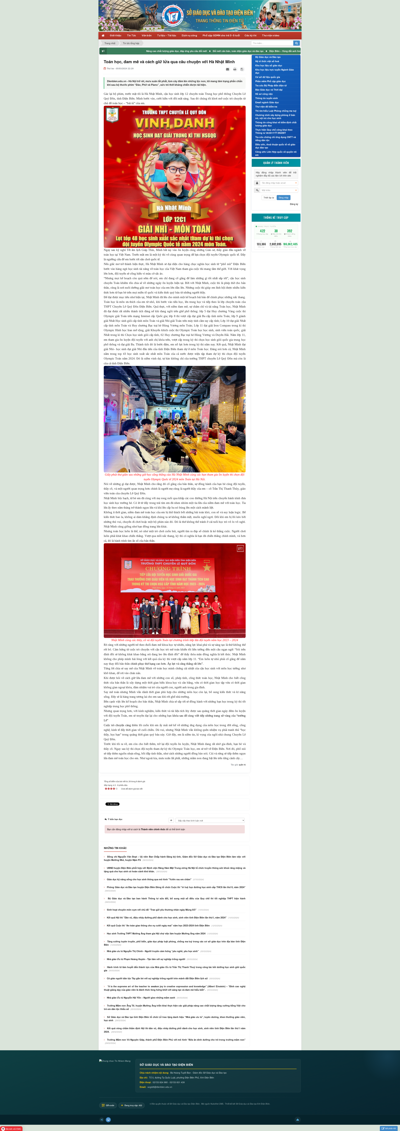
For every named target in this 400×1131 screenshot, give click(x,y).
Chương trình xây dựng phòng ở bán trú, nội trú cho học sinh (275, 116)
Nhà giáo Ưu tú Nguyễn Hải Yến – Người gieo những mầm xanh (141, 997)
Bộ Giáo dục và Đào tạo (268, 57)
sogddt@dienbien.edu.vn (160, 1086)
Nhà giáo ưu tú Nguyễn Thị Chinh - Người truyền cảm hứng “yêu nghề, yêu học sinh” (153, 951)
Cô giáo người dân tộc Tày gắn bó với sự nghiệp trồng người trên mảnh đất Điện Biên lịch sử (157, 978)
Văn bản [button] (147, 35)
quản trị (242, 764)
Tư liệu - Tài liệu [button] (167, 35)
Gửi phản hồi (390, 1128)
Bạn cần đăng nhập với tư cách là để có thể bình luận (146, 829)
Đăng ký (294, 204)
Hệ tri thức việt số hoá (267, 61)
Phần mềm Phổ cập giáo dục (270, 81)
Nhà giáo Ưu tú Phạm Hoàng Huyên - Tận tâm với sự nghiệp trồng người (146, 959)
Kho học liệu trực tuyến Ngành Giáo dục (274, 71)
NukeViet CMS (217, 1103)
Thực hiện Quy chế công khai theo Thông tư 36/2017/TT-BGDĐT (273, 131)
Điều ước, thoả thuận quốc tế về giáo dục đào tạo (275, 146)
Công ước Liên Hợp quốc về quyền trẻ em (276, 153)
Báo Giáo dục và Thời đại (268, 89)
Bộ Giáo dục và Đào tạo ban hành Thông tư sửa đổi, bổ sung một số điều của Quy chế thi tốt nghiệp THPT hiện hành (176, 898)
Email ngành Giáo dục (267, 102)
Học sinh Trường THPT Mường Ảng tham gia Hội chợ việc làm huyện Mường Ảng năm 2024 (156, 933)
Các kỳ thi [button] (251, 35)
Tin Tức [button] (132, 35)
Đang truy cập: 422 (133, 1105)
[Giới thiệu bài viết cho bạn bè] (227, 69)
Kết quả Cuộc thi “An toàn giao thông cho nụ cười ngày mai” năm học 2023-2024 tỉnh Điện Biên (158, 925)
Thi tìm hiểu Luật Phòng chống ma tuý (275, 110)
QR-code (109, 1105)
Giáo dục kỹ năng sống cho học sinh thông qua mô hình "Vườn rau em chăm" (149, 879)
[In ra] (235, 69)
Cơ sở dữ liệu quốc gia (267, 77)
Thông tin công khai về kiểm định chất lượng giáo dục (276, 124)
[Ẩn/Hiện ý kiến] (171, 820)
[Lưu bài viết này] (242, 69)
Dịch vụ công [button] (190, 35)
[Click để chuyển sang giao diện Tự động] (101, 1119)
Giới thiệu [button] (116, 35)
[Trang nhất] (103, 35)
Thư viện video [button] (270, 35)
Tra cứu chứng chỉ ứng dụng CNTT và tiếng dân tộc (275, 138)
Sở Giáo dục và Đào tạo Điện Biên (185, 1103)
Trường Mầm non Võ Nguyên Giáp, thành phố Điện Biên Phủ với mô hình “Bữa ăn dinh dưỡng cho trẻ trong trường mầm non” (176, 1039)
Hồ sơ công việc (264, 93)
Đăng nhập (283, 197)
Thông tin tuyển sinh (266, 98)
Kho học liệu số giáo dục (268, 65)
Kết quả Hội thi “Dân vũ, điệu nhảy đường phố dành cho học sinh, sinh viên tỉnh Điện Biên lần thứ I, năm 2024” (167, 917)
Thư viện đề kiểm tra (266, 106)
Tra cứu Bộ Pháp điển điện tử (271, 85)
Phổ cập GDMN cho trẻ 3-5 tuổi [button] (221, 35)
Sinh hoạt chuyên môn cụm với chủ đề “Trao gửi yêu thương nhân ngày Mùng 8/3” (151, 909)
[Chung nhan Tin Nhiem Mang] (114, 1060)
